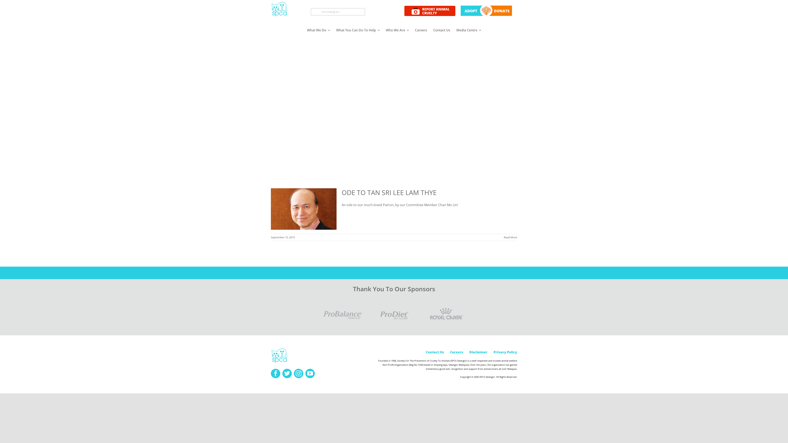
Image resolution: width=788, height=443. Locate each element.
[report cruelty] (429, 7)
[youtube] (310, 373)
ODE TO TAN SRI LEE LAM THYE (389, 192)
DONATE (502, 10)
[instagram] (298, 373)
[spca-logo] (279, 349)
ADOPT (471, 10)
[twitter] (287, 373)
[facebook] (275, 373)
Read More (510, 237)
